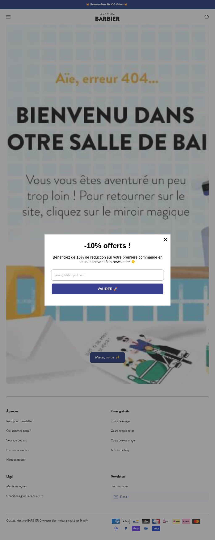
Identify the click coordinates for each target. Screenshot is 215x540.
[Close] (165, 239)
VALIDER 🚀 (108, 289)
